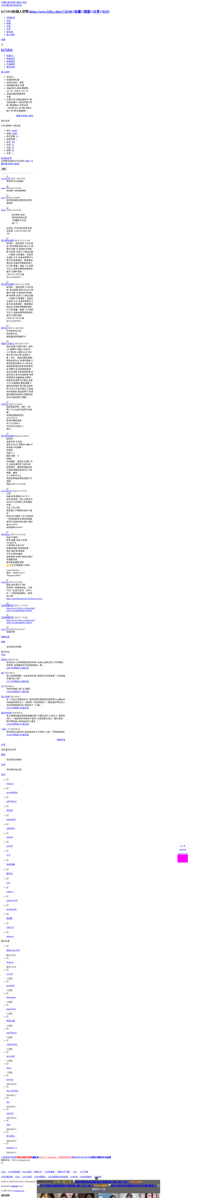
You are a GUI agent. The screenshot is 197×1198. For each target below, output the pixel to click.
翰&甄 (9, 918)
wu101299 (5, 178)
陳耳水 (9, 873)
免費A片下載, (63, 1172)
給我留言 (10, 61)
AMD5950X (11, 1044)
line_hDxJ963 (12, 1091)
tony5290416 (6, 491)
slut (7, 1102)
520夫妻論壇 (7, 5)
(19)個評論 (24, 681)
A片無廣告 (49, 1172)
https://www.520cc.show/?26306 (51, 11)
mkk (8, 1124)
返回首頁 (17, 5)
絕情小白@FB (13, 950)
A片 (75, 1172)
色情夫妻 (10, 1021)
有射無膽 (10, 864)
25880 (14, 130)
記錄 (3, 764)
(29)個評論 (24, 735)
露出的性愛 (6, 713)
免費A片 (38, 1172)
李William (5, 534)
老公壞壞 (5, 696)
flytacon (9, 783)
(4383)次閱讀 (12, 724)
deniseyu (10, 936)
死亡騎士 (10, 1136)
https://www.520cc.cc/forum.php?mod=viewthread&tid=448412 (20, 621)
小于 (8, 855)
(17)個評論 (24, 691)
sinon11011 (11, 1009)
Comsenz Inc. (19, 1191)
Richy (3, 210)
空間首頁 (10, 18)
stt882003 (10, 828)
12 (13, 145)
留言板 (9, 32)
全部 (10, 158)
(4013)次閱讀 (12, 708)
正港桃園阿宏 (7, 605)
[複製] (87, 11)
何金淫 (9, 810)
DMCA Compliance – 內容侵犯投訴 (55, 1157)
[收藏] (77, 11)
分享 (8, 29)
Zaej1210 (5, 629)
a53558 (9, 846)
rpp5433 (10, 1113)
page (3, 188)
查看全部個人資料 (24, 116)
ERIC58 (10, 927)
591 (13, 142)
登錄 (24, 2)
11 (17, 136)
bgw (8, 883)
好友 (3, 774)
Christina (5, 582)
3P (2, 686)
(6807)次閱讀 (12, 668)
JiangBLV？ (11, 1148)
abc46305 (10, 985)
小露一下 (5, 729)
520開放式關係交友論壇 (99, 1157)
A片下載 (84, 1172)
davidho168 (11, 909)
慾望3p (4, 659)
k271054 (6, 50)
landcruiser (11, 997)
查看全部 (5, 637)
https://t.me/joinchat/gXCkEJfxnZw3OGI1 (24, 599)
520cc (3, 1172)
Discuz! (15, 1186)
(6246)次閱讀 (12, 735)
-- (16, 139)
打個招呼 (10, 64)
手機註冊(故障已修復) (11, 2)
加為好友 (10, 58)
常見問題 (12, 1157)
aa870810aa (11, 801)
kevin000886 (12, 792)
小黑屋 (4, 1157)
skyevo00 (10, 1056)
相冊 (8, 23)
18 (13, 150)
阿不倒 (4, 328)
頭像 (3, 39)
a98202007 (11, 819)
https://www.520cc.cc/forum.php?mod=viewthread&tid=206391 (20, 609)
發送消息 (10, 67)
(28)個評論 (24, 708)
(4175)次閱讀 (12, 681)
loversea (9, 1079)
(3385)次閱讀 (12, 691)
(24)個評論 (24, 668)
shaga (8, 1068)
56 (13, 147)
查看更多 (61, 740)
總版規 (35, 1157)
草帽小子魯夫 (7, 343)
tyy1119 (9, 974)
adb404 (9, 837)
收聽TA (10, 56)
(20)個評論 (24, 724)
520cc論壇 (27, 1172)
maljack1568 (11, 900)
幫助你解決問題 (24, 1157)
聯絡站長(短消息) (80, 1157)
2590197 (5, 404)
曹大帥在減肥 (7, 240)
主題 (8, 26)
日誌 (8, 20)
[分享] (96, 11)
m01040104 (11, 1033)
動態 (3, 754)
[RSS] (105, 11)
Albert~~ (10, 891)
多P (2, 673)
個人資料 (10, 34)
